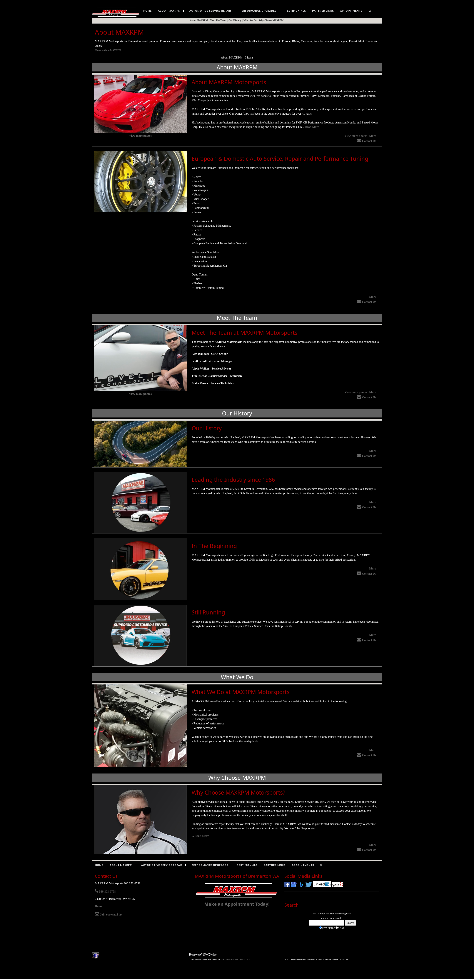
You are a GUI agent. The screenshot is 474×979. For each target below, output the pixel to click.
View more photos (140, 135)
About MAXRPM (199, 20)
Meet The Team (218, 20)
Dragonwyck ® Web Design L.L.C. (236, 959)
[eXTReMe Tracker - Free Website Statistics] (95, 957)
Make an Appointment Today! (237, 904)
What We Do (250, 20)
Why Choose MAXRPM (271, 20)
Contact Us (368, 141)
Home (98, 906)
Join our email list (110, 914)
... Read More (310, 126)
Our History (235, 20)
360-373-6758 (107, 891)
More (372, 135)
